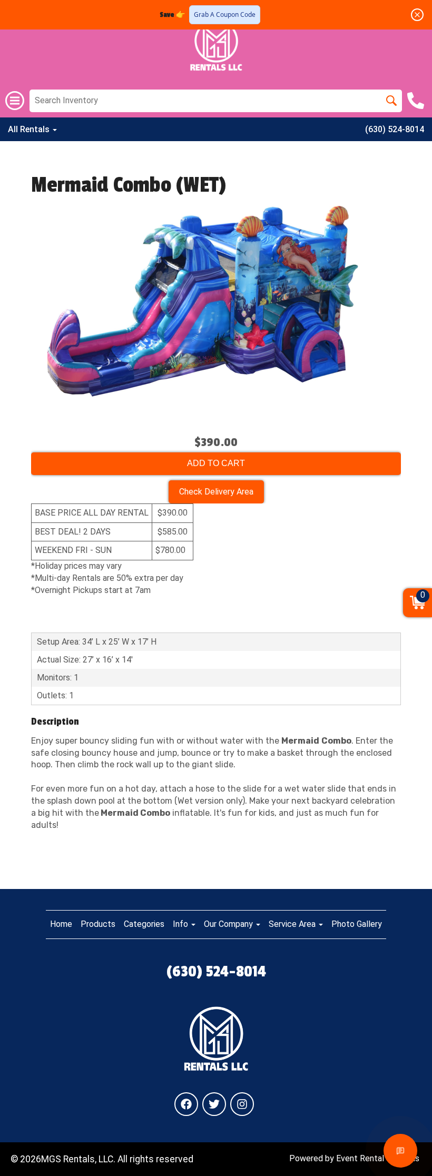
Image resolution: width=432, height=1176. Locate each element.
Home (61, 924)
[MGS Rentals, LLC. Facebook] (186, 1104)
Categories (144, 924)
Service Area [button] (293, 924)
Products (98, 924)
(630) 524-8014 (394, 129)
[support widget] (400, 1151)
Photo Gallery (356, 924)
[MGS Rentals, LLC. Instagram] (242, 1104)
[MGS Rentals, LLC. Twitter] (214, 1104)
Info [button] (181, 924)
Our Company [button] (229, 924)
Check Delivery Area (216, 492)
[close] (417, 14)
